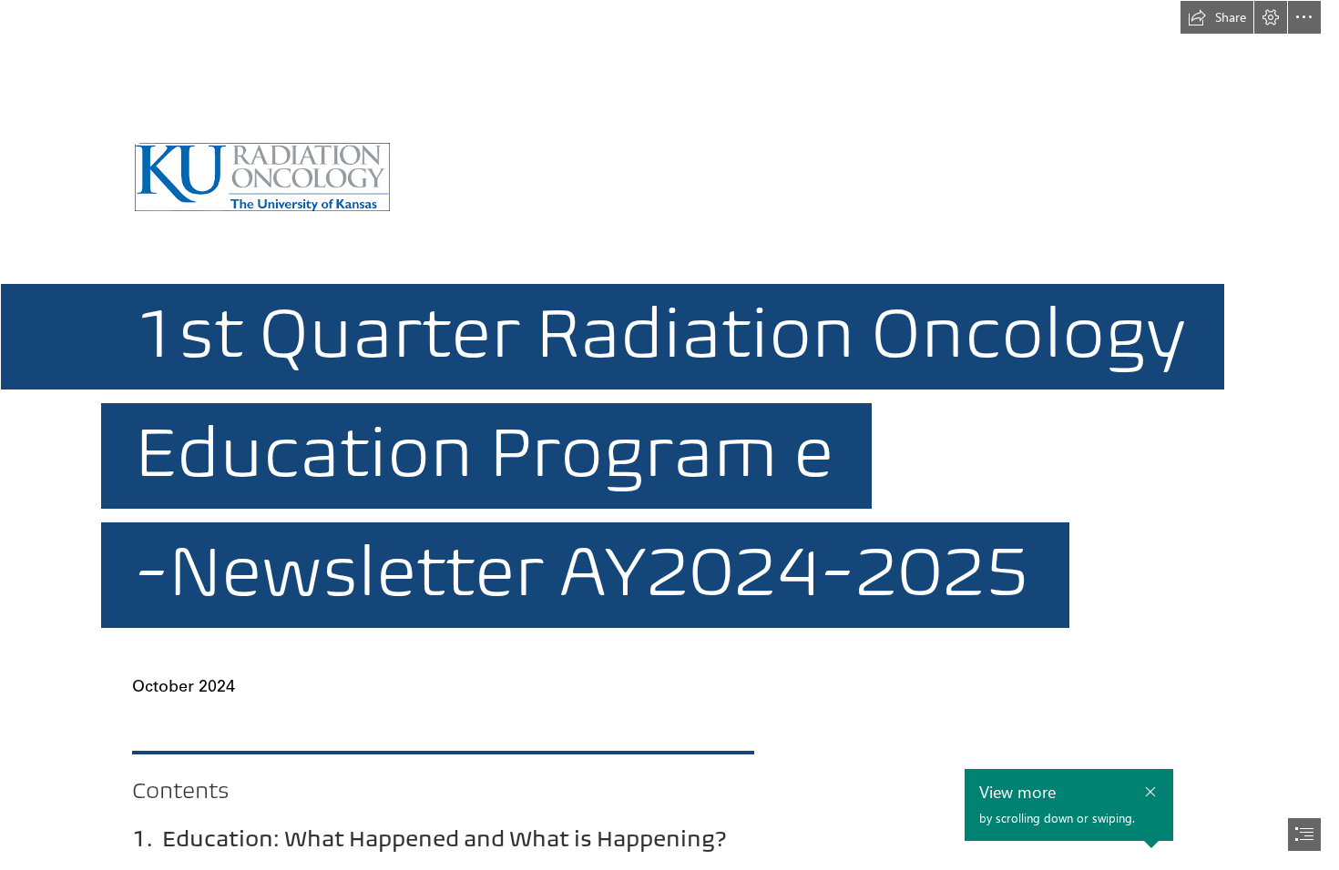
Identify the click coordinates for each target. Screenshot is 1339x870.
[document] (669, 435)
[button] (1217, 17)
